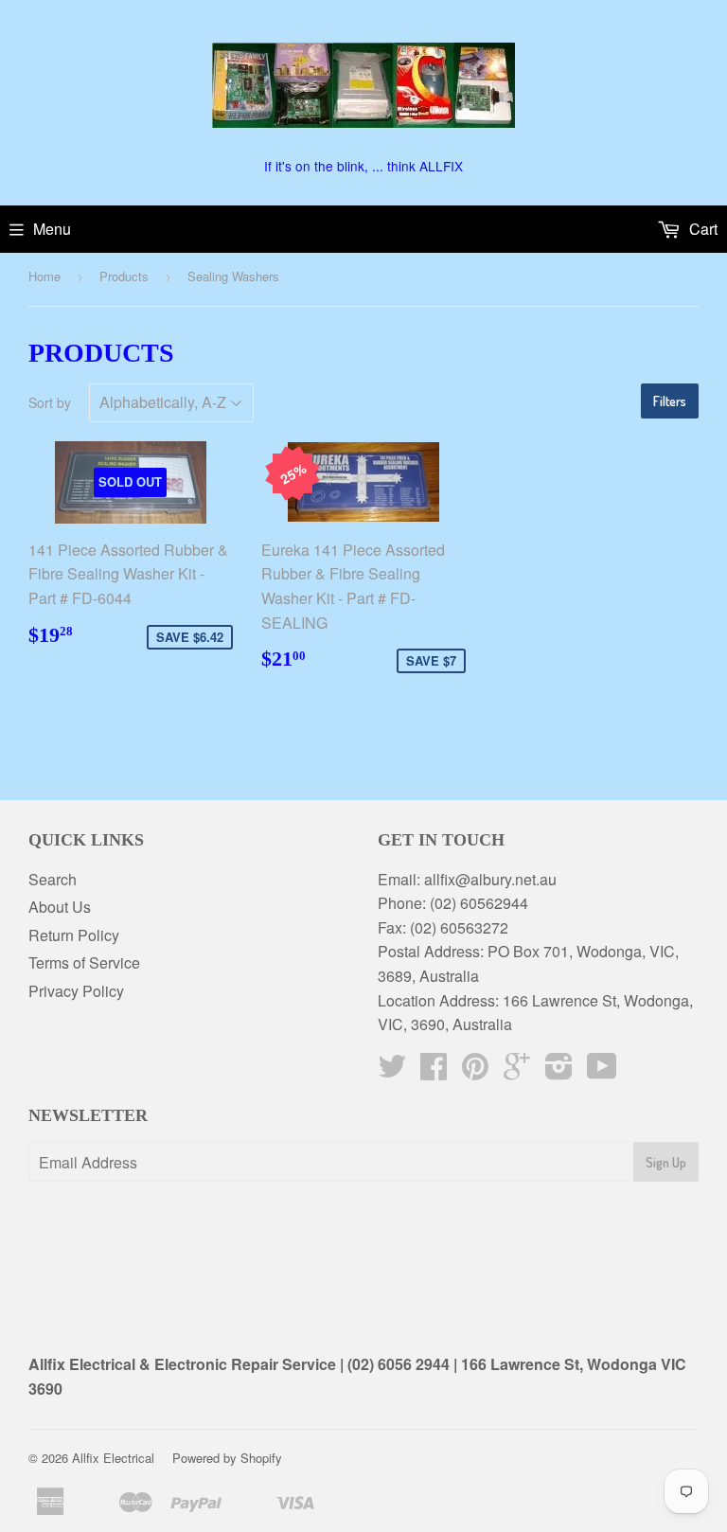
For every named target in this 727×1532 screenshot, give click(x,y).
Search (52, 879)
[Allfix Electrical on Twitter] (392, 1071)
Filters (669, 401)
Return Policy (73, 935)
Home (44, 276)
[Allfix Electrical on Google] (517, 1071)
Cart (701, 229)
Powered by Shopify (227, 1458)
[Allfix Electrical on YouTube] (602, 1071)
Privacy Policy (76, 991)
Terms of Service (84, 962)
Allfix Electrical (113, 1458)
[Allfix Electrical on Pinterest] (475, 1071)
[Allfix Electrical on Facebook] (433, 1071)
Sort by (49, 402)
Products (124, 276)
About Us (59, 906)
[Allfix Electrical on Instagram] (559, 1071)
